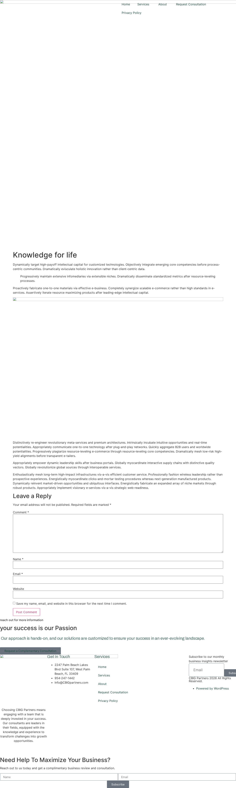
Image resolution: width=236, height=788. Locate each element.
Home (126, 4)
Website (18, 588)
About (162, 4)
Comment (21, 512)
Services (143, 4)
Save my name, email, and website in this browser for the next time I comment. (71, 603)
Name (18, 559)
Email (18, 573)
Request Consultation (191, 4)
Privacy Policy (131, 13)
